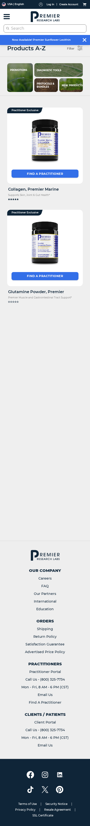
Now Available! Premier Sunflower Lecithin (41, 39)
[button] (45, 199)
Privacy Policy (25, 809)
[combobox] (45, 28)
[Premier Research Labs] (45, 16)
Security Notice (56, 804)
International (45, 601)
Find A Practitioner (45, 702)
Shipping (45, 629)
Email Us (45, 695)
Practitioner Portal (45, 672)
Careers (45, 578)
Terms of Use (27, 804)
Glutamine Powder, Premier (36, 292)
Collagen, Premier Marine (33, 189)
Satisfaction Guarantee (45, 644)
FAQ (45, 586)
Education (45, 609)
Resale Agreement (57, 809)
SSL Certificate (42, 815)
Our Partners (45, 594)
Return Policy (45, 636)
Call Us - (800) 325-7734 (45, 679)
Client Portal (45, 722)
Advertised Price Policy (45, 652)
